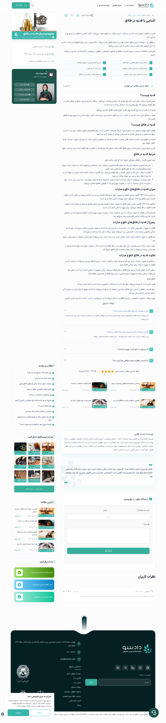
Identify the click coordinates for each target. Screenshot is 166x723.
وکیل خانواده (86, 298)
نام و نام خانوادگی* (143, 510)
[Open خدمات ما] (125, 5)
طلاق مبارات (123, 115)
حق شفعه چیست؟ (45, 406)
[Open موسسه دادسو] (97, 5)
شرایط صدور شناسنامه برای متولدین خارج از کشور (33, 400)
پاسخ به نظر (76, 592)
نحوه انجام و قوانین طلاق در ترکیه (39, 389)
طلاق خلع (122, 33)
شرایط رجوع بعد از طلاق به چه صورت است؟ (36, 424)
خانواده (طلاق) (146, 15)
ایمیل (105, 510)
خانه (153, 15)
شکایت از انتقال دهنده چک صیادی (39, 411)
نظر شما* (147, 524)
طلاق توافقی (125, 237)
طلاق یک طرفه (128, 228)
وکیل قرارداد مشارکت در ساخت (40, 395)
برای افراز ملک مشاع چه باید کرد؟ (39, 372)
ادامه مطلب (113, 390)
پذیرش (18, 712)
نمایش (66, 86)
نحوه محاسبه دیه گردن (43, 378)
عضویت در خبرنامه (145, 675)
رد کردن (39, 712)
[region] (29, 705)
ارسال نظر (108, 551)
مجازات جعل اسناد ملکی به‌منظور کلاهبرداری (36, 383)
